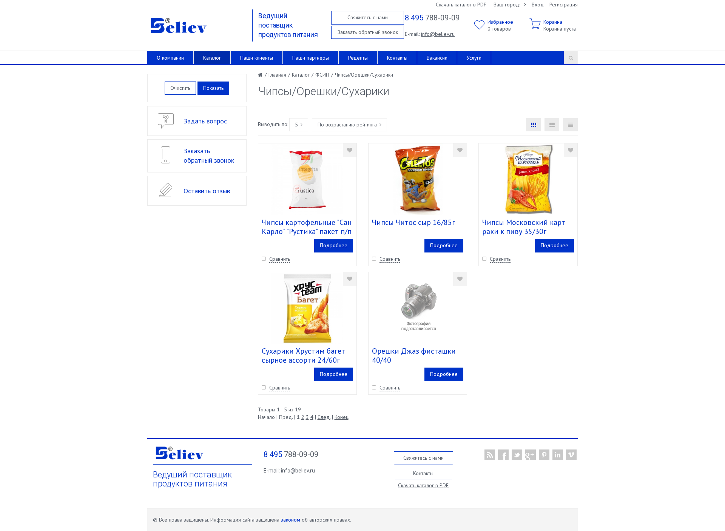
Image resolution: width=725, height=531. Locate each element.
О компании (170, 57)
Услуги (474, 57)
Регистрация (563, 4)
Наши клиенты (256, 57)
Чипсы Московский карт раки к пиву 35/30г (523, 226)
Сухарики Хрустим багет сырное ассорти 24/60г (303, 355)
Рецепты (358, 57)
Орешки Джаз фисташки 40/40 (414, 355)
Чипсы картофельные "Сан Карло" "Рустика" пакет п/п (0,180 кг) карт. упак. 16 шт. (307, 231)
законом (290, 519)
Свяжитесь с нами (367, 17)
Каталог (212, 57)
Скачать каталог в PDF (461, 4)
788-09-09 (432, 17)
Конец (342, 417)
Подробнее (333, 245)
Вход (538, 4)
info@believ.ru (438, 34)
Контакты (397, 57)
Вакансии (437, 57)
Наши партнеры (310, 57)
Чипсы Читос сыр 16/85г (413, 222)
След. (324, 417)
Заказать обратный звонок (368, 32)
